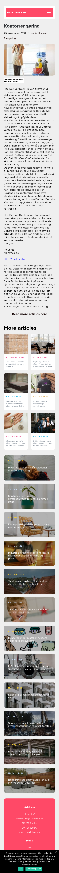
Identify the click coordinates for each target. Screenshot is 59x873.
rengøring (10, 38)
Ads (29, 847)
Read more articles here (29, 314)
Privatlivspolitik (34, 869)
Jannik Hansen (38, 33)
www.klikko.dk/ (32, 832)
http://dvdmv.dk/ (14, 259)
